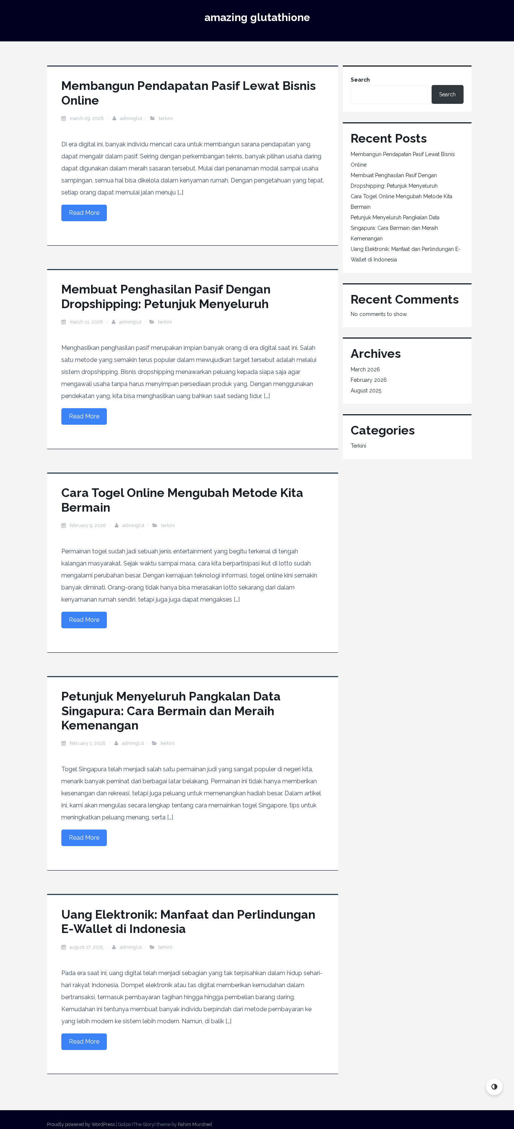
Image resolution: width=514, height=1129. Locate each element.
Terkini (166, 118)
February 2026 (369, 380)
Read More (84, 212)
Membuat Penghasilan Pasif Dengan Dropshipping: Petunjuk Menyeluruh (166, 296)
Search (360, 80)
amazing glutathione (257, 17)
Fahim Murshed (195, 1124)
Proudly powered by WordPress (81, 1124)
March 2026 (365, 369)
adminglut (131, 118)
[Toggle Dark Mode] (494, 1086)
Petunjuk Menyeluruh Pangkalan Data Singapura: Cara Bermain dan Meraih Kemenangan (171, 710)
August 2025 (366, 390)
